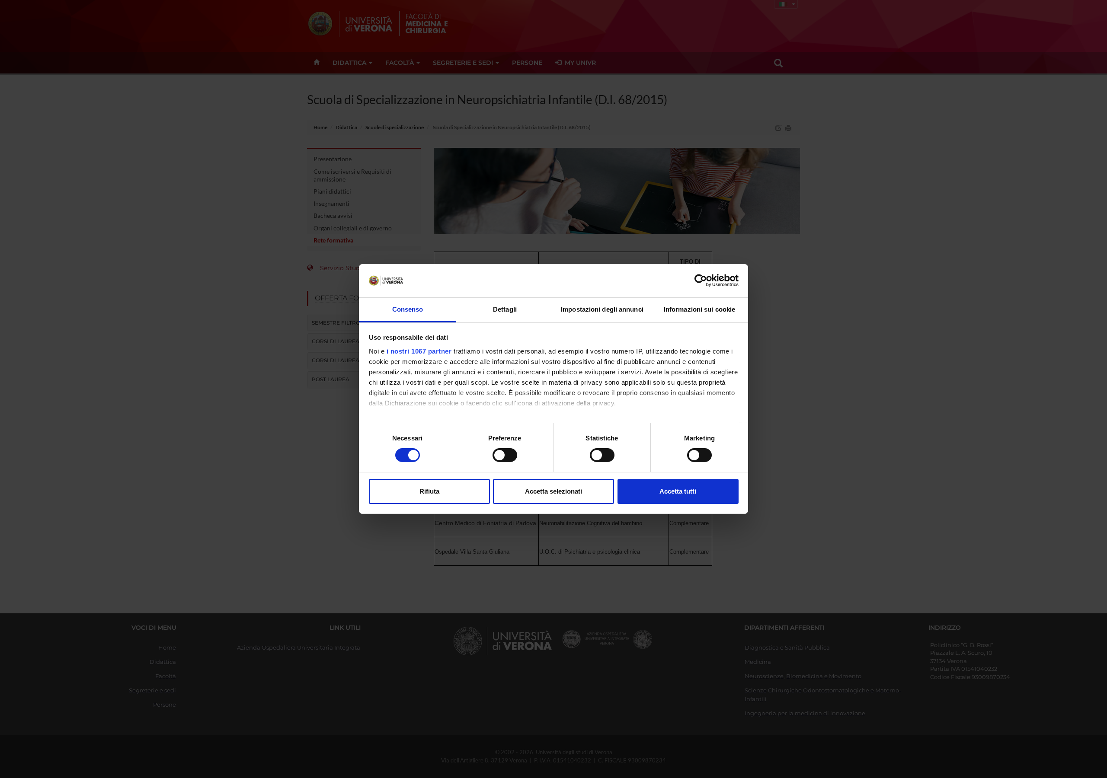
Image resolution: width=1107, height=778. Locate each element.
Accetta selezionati (553, 491)
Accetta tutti (677, 491)
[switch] (505, 455)
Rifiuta (429, 491)
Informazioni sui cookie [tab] (699, 309)
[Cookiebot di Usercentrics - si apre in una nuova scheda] (701, 280)
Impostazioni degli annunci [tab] (602, 309)
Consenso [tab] (407, 309)
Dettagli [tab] (505, 309)
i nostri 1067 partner (419, 351)
